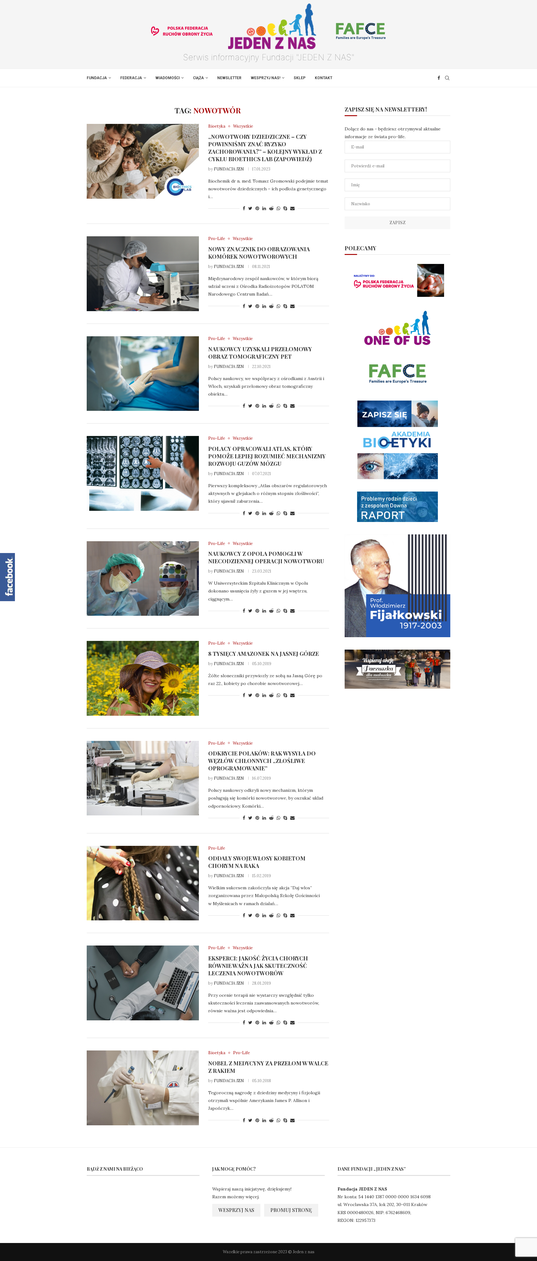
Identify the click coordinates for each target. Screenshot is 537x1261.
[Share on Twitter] (250, 208)
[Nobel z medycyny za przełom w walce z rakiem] (143, 1087)
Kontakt (323, 78)
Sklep (299, 78)
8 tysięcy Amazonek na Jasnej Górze (263, 653)
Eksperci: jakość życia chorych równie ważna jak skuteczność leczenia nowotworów (258, 966)
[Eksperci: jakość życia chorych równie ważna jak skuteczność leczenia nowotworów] (143, 983)
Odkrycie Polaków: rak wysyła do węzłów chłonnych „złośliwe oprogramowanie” (262, 761)
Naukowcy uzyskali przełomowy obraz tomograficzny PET (260, 352)
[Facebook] (439, 78)
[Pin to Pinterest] (257, 208)
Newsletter (229, 78)
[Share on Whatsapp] (278, 208)
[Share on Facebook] (244, 208)
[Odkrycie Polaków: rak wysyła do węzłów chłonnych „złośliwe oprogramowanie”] (143, 778)
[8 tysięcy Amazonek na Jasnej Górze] (143, 678)
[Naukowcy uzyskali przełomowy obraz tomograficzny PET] (143, 373)
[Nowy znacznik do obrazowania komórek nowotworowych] (143, 273)
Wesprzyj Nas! (265, 78)
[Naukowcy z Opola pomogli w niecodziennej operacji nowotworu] (143, 578)
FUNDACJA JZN (229, 169)
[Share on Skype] (285, 208)
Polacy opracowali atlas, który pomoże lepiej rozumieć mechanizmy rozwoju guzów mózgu (267, 456)
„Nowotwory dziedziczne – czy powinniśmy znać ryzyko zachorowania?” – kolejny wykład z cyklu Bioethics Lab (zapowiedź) (265, 148)
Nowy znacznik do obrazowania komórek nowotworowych (259, 252)
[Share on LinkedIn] (264, 208)
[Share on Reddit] (271, 208)
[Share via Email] (292, 208)
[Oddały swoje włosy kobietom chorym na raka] (143, 883)
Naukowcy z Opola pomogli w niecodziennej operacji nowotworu (266, 557)
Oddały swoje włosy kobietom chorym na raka (256, 862)
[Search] (447, 78)
